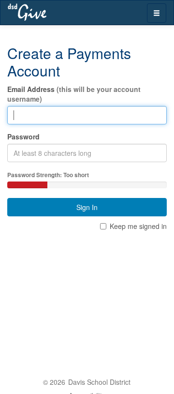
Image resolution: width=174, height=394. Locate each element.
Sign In (87, 207)
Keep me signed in (138, 226)
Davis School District (99, 382)
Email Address (74, 94)
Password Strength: (48, 175)
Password (23, 136)
